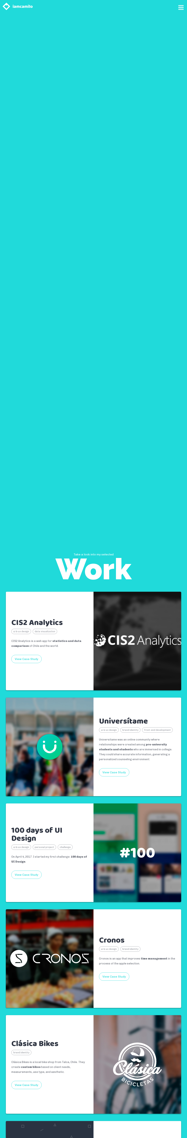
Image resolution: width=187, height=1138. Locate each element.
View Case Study (26, 659)
